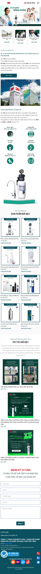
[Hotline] (38, 553)
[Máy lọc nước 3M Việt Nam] (8, 2)
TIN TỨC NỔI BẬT (20, 342)
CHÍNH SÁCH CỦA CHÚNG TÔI (9, 535)
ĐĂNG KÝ (20, 523)
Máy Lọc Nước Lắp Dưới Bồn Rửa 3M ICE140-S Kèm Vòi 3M (16, 238)
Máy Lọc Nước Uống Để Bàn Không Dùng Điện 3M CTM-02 (16, 267)
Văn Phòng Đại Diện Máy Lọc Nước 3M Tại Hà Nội (17, 387)
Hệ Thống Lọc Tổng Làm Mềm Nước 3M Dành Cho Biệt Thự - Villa (18, 295)
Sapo (24, 569)
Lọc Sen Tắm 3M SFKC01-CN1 (9, 324)
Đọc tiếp (3, 389)
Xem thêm (7, 42)
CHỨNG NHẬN (5, 532)
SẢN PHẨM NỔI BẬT (20, 213)
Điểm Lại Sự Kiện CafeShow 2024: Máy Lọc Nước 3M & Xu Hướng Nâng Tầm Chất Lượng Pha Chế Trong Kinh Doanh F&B (20, 422)
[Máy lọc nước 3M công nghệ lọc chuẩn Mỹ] (20, 16)
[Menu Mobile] (38, 3)
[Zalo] (38, 558)
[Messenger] (38, 562)
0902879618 (31, 3)
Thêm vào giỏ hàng (6, 243)
